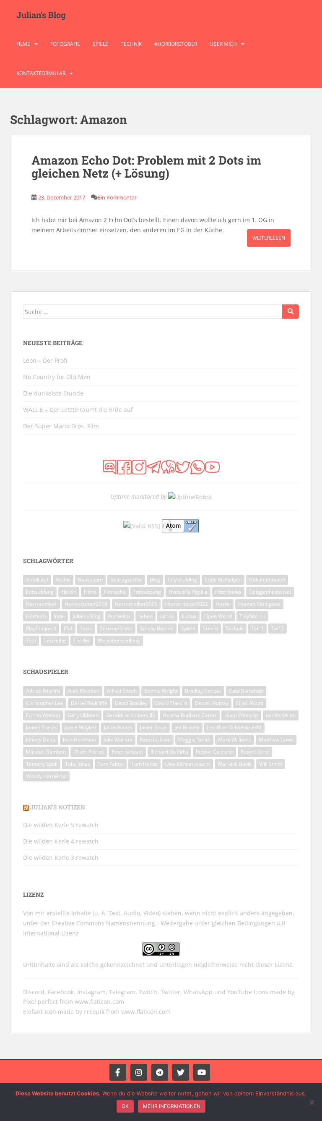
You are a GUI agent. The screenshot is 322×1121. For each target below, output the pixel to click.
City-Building (182, 579)
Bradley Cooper (203, 690)
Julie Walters (118, 739)
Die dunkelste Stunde (53, 393)
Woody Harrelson (46, 776)
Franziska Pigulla (188, 591)
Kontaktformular (40, 73)
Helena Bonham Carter (190, 715)
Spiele (100, 43)
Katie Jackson (155, 739)
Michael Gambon (46, 751)
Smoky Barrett (157, 628)
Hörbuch (36, 616)
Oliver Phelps (88, 751)
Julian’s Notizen (57, 807)
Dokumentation (267, 579)
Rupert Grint (255, 751)
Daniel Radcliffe (89, 703)
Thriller (81, 640)
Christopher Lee (44, 703)
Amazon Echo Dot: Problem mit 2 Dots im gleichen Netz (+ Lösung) (146, 166)
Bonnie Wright (160, 690)
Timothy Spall (41, 763)
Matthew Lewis (276, 739)
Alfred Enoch (122, 690)
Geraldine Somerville (130, 715)
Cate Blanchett (246, 690)
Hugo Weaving (241, 715)
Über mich (223, 43)
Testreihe (55, 640)
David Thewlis (171, 703)
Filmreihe (115, 591)
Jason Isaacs (118, 727)
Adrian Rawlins (43, 690)
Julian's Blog (41, 14)
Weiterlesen (268, 237)
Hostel (223, 604)
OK (125, 1106)
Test (31, 640)
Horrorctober (41, 604)
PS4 (68, 628)
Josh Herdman (79, 739)
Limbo (167, 616)
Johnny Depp (40, 739)
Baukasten (90, 579)
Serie (86, 628)
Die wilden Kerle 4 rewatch (61, 841)
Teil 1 (257, 628)
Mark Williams (234, 739)
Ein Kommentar (117, 197)
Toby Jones (77, 763)
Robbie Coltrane (214, 751)
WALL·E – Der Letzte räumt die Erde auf (78, 410)
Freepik (94, 1012)
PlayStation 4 (41, 628)
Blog (155, 579)
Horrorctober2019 (86, 604)
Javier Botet (153, 727)
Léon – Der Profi (45, 360)
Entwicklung (40, 591)
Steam (210, 628)
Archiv (63, 579)
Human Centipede (259, 604)
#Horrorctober (175, 43)
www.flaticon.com (99, 1002)
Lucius (189, 616)
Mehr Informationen (171, 1106)
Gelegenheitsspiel (270, 591)
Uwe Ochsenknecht (187, 763)
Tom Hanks (144, 763)
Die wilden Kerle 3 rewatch (61, 858)
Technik (131, 43)
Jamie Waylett (80, 727)
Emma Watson (43, 715)
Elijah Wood (249, 703)
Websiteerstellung (119, 640)
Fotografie (65, 43)
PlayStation (252, 616)
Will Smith (270, 763)
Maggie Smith (194, 739)
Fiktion (68, 591)
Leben (145, 616)
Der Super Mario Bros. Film (61, 426)
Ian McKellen (281, 715)
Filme (23, 43)
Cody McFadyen (223, 579)
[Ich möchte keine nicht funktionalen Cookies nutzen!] (311, 1102)
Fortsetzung (147, 591)
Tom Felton (111, 763)
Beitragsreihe (126, 579)
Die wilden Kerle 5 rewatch (61, 825)
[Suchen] (290, 311)
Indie (59, 616)
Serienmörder (116, 628)
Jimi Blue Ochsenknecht (234, 727)
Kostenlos (119, 616)
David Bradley (131, 703)
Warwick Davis (235, 763)
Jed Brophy (187, 727)
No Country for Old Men (57, 377)
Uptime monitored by (138, 496)
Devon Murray (212, 703)
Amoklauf (37, 579)
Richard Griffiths (169, 751)
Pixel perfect (40, 1002)
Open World (218, 616)
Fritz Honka (228, 591)
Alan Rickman (83, 690)
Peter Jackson (127, 751)
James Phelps (41, 727)
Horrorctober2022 (186, 604)
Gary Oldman (83, 715)
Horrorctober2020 (136, 604)
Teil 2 (277, 628)
